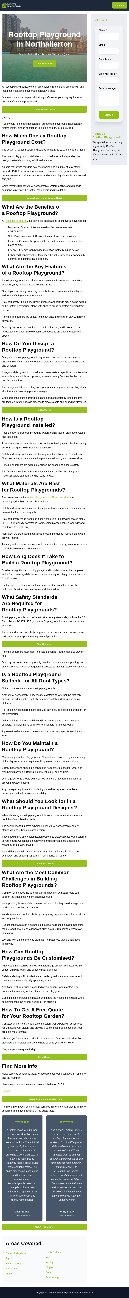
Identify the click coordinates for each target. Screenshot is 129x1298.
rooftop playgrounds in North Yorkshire (48, 497)
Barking (6, 1091)
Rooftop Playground (16, 220)
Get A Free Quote (44, 1227)
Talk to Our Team (44, 863)
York (48, 1257)
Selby (49, 1272)
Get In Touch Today (44, 109)
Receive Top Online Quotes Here (44, 1099)
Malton (9, 1273)
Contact (119, 5)
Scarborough (53, 1277)
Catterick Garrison (16, 1253)
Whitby (49, 1262)
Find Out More (44, 644)
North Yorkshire (54, 1252)
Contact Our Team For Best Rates (44, 198)
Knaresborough (14, 1263)
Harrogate (11, 1268)
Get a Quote (42, 63)
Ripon (9, 1258)
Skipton (50, 1267)
